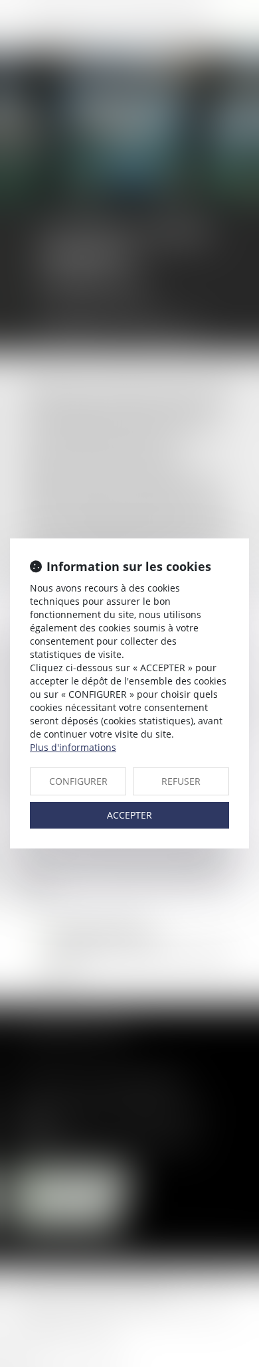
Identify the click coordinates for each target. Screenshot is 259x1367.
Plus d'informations (73, 747)
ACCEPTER (129, 815)
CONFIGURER (78, 781)
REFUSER (181, 781)
